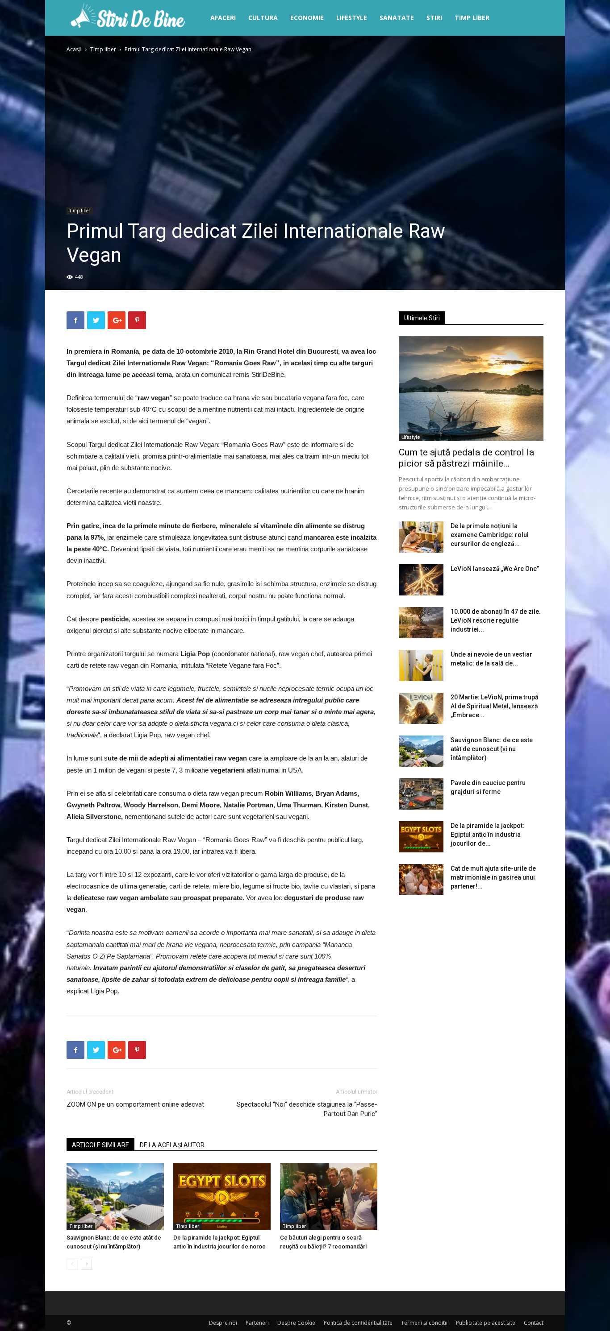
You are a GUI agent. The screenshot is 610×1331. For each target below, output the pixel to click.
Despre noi (223, 1323)
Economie (307, 17)
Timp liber (472, 17)
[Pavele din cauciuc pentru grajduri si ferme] (421, 794)
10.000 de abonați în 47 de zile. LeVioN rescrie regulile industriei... (496, 620)
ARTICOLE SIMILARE (100, 1145)
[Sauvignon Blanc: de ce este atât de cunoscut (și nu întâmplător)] (115, 1196)
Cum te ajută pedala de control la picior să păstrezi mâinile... (466, 458)
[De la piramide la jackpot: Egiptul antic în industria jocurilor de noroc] (222, 1196)
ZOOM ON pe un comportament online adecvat (135, 1104)
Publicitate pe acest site (485, 1323)
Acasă (74, 49)
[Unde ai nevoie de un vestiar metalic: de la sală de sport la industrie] (421, 665)
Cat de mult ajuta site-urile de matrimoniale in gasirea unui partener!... (493, 877)
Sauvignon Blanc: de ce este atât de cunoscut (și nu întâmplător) (492, 748)
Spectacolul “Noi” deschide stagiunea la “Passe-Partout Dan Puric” (307, 1109)
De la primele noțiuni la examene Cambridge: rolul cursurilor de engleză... (490, 534)
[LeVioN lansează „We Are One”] (421, 579)
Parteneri (257, 1323)
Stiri (434, 17)
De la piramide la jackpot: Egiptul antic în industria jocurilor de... (487, 834)
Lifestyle (351, 17)
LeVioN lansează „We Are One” (495, 568)
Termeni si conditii (424, 1323)
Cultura (263, 17)
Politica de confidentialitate (358, 1323)
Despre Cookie (296, 1323)
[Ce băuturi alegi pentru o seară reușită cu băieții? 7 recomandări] (328, 1196)
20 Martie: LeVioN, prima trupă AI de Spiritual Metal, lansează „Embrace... (495, 706)
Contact (533, 1323)
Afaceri (223, 17)
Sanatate (397, 17)
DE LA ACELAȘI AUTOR (172, 1145)
